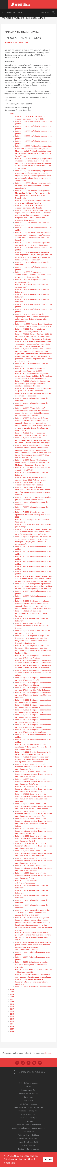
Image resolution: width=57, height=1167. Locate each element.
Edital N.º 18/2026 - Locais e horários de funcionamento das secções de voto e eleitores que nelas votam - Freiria (33, 875)
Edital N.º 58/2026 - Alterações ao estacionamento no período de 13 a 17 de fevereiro (31, 613)
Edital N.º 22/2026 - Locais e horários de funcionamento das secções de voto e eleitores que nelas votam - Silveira (33, 845)
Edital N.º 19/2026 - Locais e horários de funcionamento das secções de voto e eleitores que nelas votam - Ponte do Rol (33, 868)
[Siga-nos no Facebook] (17, 1063)
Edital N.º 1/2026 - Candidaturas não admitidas (33, 987)
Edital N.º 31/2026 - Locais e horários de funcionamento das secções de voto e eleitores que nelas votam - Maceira (33, 774)
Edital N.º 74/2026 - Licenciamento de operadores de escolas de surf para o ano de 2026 (32, 514)
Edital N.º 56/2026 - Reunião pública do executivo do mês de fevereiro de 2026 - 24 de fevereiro (32, 625)
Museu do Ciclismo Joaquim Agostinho (28, 1128)
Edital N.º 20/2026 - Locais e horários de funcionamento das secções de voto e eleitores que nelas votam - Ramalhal (33, 860)
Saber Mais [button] (9, 1163)
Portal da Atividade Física (28, 1135)
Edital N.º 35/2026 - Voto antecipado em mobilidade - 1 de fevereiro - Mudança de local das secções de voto (33, 746)
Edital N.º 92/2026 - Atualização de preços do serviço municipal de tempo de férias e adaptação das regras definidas (32, 383)
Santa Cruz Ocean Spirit (28, 1142)
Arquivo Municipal (28, 1114)
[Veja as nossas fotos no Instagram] (22, 1063)
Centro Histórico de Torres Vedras (28, 1107)
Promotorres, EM (28, 1090)
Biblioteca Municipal (28, 1118)
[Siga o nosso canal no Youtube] (28, 1063)
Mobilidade (28, 1100)
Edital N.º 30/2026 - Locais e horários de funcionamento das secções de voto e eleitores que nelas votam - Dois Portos (33, 781)
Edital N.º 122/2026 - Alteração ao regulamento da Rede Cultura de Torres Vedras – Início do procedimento (33, 185)
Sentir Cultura (28, 1132)
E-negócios (28, 1097)
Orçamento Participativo (28, 1111)
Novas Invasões (28, 1145)
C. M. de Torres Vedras (28, 1083)
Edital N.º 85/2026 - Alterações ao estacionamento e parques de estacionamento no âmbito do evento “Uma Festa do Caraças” (33, 440)
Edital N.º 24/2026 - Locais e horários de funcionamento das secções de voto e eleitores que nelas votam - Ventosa (33, 831)
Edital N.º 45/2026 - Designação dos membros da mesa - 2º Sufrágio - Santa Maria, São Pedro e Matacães (33, 695)
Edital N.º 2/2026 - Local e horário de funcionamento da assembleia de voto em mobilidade (31, 981)
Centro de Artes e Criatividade (28, 1125)
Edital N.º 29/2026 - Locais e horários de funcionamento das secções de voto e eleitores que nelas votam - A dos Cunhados (33, 788)
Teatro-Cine (28, 1121)
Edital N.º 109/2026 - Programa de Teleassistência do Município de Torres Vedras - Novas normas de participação (33, 274)
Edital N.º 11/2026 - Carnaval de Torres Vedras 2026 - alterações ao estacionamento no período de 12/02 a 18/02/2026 (32, 912)
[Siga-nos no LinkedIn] (34, 1063)
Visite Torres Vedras (28, 1104)
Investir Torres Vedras (28, 1094)
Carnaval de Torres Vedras (28, 1139)
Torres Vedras (12, 12)
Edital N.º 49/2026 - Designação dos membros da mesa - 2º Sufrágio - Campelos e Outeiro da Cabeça (33, 672)
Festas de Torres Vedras (28, 1149)
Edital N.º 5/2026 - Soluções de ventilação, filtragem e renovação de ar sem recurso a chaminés (31, 964)
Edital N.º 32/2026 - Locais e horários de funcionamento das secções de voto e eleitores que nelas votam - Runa (33, 766)
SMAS (28, 1087)
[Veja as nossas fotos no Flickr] (40, 1063)
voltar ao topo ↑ (44, 1159)
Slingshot (47, 1053)
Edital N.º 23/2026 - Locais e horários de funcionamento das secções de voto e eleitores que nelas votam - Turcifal (33, 838)
